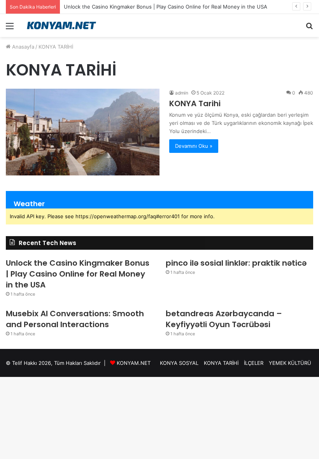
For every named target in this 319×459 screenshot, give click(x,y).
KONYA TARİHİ (221, 363)
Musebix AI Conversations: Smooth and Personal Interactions (75, 319)
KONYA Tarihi (195, 103)
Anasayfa (22, 47)
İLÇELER (253, 363)
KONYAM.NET (134, 363)
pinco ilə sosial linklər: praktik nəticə (236, 263)
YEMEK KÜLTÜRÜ (290, 363)
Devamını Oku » (193, 146)
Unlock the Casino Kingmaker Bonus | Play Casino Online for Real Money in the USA (165, 7)
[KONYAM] (62, 25)
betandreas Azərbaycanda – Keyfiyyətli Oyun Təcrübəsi (224, 319)
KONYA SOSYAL (179, 363)
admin (181, 93)
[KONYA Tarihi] (83, 132)
